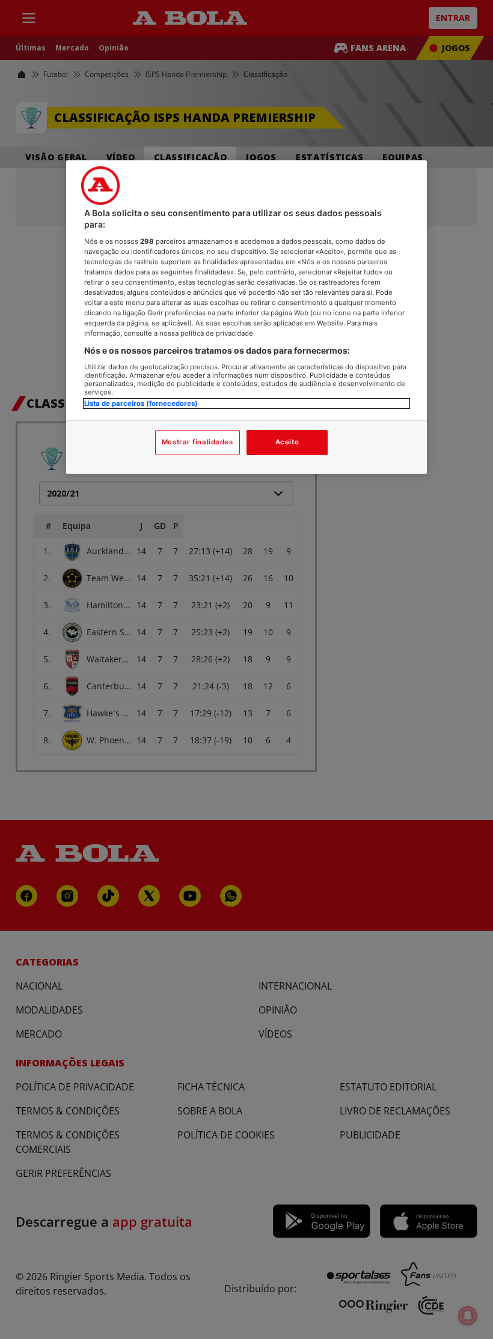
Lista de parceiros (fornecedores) (141, 403)
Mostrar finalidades (197, 442)
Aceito (287, 442)
